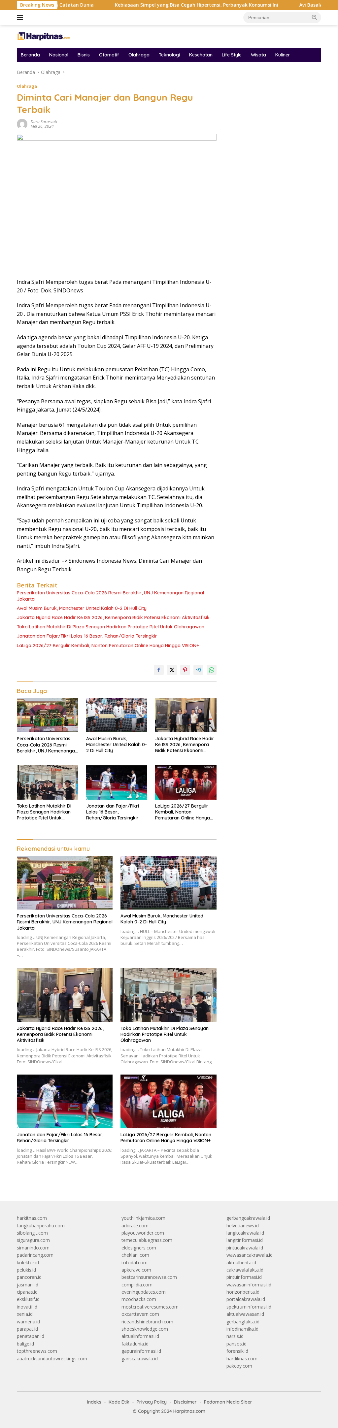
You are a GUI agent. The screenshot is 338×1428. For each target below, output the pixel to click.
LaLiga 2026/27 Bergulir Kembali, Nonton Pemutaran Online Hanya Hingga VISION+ (108, 645)
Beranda (30, 55)
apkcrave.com (136, 1270)
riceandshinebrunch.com (147, 1321)
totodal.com (134, 1262)
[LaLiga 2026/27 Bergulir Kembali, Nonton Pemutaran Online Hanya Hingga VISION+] (186, 782)
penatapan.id (30, 1336)
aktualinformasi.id (140, 1336)
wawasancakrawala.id (249, 1255)
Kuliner (282, 55)
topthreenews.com (37, 1351)
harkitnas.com (32, 1218)
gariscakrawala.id (139, 1358)
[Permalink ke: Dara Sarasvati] (22, 123)
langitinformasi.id (244, 1240)
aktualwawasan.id (245, 1314)
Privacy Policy (152, 1402)
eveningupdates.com (143, 1292)
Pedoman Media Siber (228, 1402)
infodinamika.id (242, 1329)
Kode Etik (119, 1402)
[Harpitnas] (45, 36)
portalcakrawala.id (245, 1299)
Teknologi (169, 55)
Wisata (258, 55)
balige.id (25, 1344)
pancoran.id (29, 1277)
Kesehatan (201, 55)
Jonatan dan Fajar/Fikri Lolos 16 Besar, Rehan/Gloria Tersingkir (87, 636)
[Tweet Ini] (172, 670)
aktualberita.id (241, 1262)
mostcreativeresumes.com (150, 1307)
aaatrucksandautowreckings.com (52, 1358)
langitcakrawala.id (245, 1233)
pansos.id (236, 1344)
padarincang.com (35, 1255)
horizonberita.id (242, 1292)
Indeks (94, 1402)
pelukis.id (26, 1270)
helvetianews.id (242, 1225)
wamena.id (28, 1321)
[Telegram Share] (198, 670)
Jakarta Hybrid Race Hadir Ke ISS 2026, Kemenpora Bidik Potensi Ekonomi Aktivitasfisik (113, 617)
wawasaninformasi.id (248, 1284)
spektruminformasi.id (248, 1307)
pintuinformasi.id (244, 1277)
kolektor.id (28, 1262)
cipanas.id (27, 1292)
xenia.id (25, 1314)
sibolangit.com (32, 1233)
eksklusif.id (28, 1299)
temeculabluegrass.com (146, 1240)
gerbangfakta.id (242, 1321)
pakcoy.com (239, 1366)
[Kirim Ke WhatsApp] (212, 670)
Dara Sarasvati (44, 121)
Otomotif (109, 55)
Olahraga (139, 55)
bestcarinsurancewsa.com (149, 1277)
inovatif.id (27, 1307)
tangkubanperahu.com (41, 1225)
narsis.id (235, 1336)
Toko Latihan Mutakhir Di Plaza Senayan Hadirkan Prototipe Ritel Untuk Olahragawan (110, 627)
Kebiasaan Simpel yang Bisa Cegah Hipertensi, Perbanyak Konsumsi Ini (162, 5)
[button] (314, 17)
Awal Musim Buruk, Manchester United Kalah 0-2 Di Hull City (82, 608)
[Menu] (21, 17)
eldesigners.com (138, 1248)
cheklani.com (135, 1255)
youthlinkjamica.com (143, 1218)
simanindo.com (33, 1248)
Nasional (58, 55)
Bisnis (84, 55)
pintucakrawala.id (244, 1248)
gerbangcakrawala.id (248, 1218)
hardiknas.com (241, 1358)
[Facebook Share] (159, 670)
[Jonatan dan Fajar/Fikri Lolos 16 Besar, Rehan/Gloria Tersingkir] (117, 782)
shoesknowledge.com (144, 1329)
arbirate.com (135, 1225)
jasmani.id (27, 1284)
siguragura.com (33, 1240)
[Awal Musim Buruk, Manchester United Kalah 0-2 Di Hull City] (117, 715)
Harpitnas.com (189, 1411)
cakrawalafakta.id (244, 1270)
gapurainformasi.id (141, 1351)
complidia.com (136, 1284)
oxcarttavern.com (140, 1314)
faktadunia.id (135, 1344)
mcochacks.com (138, 1299)
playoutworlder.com (142, 1233)
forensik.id (237, 1351)
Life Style (232, 55)
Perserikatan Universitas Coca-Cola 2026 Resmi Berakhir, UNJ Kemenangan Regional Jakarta (110, 596)
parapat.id (27, 1329)
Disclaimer (185, 1402)
